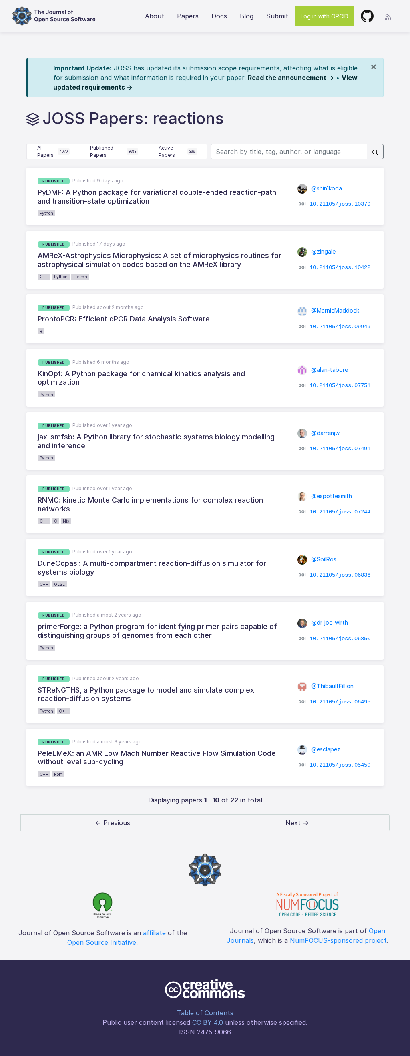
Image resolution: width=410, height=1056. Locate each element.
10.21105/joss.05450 (340, 765)
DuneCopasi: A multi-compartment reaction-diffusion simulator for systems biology (152, 567)
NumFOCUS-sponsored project (338, 940)
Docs (219, 16)
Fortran (80, 276)
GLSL (59, 584)
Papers (188, 16)
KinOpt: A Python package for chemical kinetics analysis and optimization (141, 378)
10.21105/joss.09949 (340, 326)
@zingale (323, 251)
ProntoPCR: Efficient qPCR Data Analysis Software (124, 319)
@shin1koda (326, 188)
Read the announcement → (291, 78)
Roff (58, 774)
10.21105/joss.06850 (340, 638)
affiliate (154, 933)
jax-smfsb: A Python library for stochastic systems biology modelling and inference (156, 441)
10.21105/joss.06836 (340, 575)
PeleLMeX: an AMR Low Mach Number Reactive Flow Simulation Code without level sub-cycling (157, 757)
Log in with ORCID (324, 16)
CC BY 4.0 (207, 1022)
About (154, 16)
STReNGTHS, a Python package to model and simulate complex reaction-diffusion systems (146, 694)
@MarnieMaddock (334, 310)
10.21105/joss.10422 (340, 267)
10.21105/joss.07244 (340, 512)
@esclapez (325, 749)
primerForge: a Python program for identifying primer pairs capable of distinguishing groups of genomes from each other (157, 630)
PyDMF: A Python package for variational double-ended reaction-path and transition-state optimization (157, 196)
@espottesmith (331, 496)
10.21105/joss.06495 (340, 701)
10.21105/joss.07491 (340, 448)
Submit (277, 16)
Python (46, 213)
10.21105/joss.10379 (340, 204)
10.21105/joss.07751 (340, 385)
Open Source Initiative (101, 942)
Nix (66, 521)
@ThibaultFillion (332, 686)
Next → (297, 823)
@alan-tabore (329, 369)
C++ (44, 276)
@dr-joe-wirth (329, 622)
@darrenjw (325, 432)
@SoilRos (323, 559)
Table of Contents (205, 1013)
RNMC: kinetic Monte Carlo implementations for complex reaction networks (150, 504)
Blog (246, 16)
